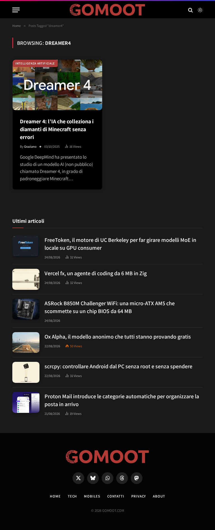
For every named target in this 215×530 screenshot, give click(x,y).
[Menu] (16, 10)
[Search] (190, 10)
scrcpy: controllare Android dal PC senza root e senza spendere (118, 366)
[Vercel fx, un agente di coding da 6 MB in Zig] (25, 279)
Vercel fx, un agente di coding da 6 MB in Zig (96, 273)
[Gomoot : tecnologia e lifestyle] (107, 10)
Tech (72, 496)
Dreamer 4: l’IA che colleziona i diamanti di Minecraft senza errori (57, 129)
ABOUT (159, 496)
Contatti (115, 496)
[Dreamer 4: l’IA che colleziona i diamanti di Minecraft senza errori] (57, 85)
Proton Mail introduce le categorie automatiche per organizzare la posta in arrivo (122, 400)
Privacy (138, 496)
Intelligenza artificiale (35, 63)
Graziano (30, 146)
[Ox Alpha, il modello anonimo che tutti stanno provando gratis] (25, 342)
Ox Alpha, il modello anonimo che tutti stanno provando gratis (118, 336)
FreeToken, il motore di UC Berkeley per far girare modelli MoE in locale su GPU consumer (120, 243)
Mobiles (92, 496)
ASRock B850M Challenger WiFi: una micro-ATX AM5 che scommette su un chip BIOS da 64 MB (110, 307)
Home (55, 496)
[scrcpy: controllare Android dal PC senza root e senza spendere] (25, 372)
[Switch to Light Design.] (200, 10)
